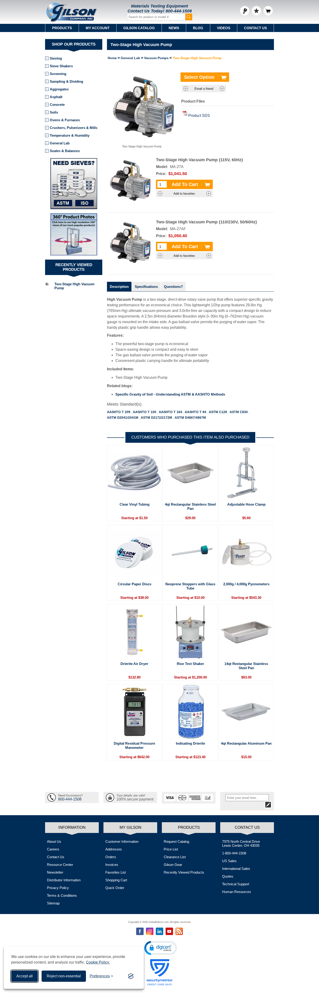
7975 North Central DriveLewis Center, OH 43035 (241, 843)
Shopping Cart (116, 880)
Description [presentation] (119, 287)
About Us (54, 841)
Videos (223, 28)
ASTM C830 (239, 412)
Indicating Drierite (190, 743)
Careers (53, 849)
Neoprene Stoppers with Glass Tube (190, 586)
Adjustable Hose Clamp (246, 504)
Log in (244, 10)
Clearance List (175, 857)
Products (62, 28)
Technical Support (235, 884)
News (174, 28)
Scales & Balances (65, 151)
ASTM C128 (218, 412)
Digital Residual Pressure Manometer (134, 745)
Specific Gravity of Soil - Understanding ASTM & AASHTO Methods (170, 394)
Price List (171, 849)
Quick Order (114, 888)
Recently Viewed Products (184, 872)
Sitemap (53, 903)
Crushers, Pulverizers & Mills (73, 128)
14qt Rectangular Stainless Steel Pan (246, 666)
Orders (110, 857)
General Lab (60, 143)
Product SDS (199, 116)
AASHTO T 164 (170, 412)
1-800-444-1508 (234, 853)
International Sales (236, 869)
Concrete (57, 105)
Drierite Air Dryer (134, 664)
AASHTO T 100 (144, 412)
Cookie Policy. (98, 962)
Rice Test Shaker (190, 664)
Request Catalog (176, 841)
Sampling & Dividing (66, 81)
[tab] (119, 286)
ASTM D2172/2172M (156, 417)
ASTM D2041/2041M (122, 417)
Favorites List (115, 872)
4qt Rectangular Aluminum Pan (246, 743)
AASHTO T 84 (195, 412)
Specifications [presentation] (146, 287)
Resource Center (60, 865)
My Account (98, 28)
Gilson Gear (173, 865)
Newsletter (55, 872)
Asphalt (56, 97)
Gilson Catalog (139, 28)
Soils (54, 112)
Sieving (56, 58)
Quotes (227, 876)
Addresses (113, 849)
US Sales (229, 861)
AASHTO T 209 (118, 412)
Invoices (111, 865)
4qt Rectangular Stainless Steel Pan (190, 506)
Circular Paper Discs (134, 584)
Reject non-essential (64, 976)
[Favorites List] (256, 10)
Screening (58, 74)
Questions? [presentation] (173, 287)
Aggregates (59, 89)
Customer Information (121, 841)
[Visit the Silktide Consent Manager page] (130, 976)
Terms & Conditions (62, 895)
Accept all (24, 976)
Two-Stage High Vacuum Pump (74, 286)
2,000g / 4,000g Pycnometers (246, 584)
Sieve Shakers (61, 66)
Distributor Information (64, 880)
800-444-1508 (179, 11)
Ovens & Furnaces (65, 120)
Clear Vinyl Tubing (134, 504)
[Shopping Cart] (268, 10)
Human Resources (236, 892)
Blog (198, 28)
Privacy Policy (58, 888)
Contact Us (255, 28)
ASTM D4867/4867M (190, 417)
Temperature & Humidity (69, 135)
